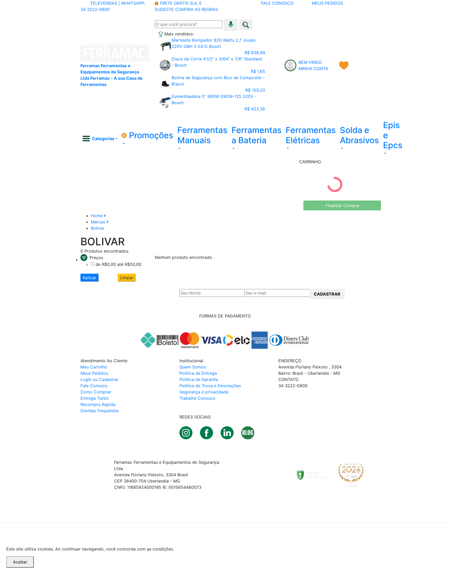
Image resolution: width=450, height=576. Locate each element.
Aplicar (89, 277)
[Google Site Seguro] (333, 474)
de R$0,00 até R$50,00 (118, 264)
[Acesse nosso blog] (247, 432)
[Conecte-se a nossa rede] (228, 432)
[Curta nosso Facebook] (207, 432)
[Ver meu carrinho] (365, 65)
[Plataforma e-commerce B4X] (114, 513)
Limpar (126, 277)
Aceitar (20, 562)
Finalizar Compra (342, 205)
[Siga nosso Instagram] (186, 432)
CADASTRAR (327, 294)
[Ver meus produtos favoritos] (344, 65)
